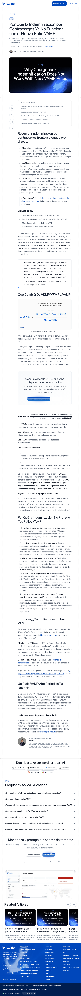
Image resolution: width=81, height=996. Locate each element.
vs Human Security (51, 967)
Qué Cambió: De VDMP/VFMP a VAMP (33, 112)
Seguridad (66, 964)
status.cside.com (29, 993)
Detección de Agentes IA (29, 970)
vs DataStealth (50, 976)
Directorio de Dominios (71, 967)
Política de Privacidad (40, 985)
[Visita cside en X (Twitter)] (17, 973)
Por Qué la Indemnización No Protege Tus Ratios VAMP (40, 116)
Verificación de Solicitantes (29, 964)
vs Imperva (49, 961)
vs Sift (47, 979)
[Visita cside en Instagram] (13, 973)
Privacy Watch (25, 958)
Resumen (48, 949)
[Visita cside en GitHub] (4, 973)
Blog (64, 952)
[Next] (74, 904)
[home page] (9, 4)
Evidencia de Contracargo (29, 961)
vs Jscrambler (50, 958)
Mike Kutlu (32, 740)
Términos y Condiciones (11, 989)
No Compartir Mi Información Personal (34, 989)
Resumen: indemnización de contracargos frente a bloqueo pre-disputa (43, 107)
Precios (66, 961)
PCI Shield (23, 955)
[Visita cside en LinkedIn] (8, 973)
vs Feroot (48, 964)
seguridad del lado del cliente (30, 967)
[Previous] (68, 904)
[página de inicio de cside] (9, 948)
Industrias (23, 952)
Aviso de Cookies (55, 985)
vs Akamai (48, 955)
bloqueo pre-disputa (48, 635)
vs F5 (47, 973)
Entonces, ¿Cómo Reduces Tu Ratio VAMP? (36, 120)
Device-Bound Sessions (28, 973)
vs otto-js (48, 970)
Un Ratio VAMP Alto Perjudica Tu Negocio (35, 123)
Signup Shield (24, 976)
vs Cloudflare (49, 952)
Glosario (66, 970)
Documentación (69, 949)
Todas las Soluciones (27, 949)
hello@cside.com (11, 969)
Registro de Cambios (70, 955)
